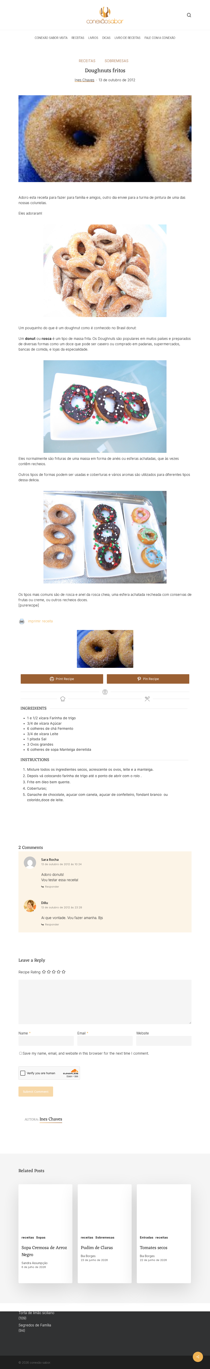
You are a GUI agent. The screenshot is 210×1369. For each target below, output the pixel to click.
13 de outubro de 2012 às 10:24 (61, 864)
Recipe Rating (29, 972)
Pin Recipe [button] (150, 679)
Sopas (41, 1237)
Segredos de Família (34, 1325)
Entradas (146, 1237)
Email (82, 1033)
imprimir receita (40, 621)
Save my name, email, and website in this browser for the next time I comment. (86, 1053)
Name (24, 1033)
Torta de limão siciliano (36, 1313)
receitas (87, 61)
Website (142, 1033)
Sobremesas (116, 61)
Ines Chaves (84, 80)
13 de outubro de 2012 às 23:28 (61, 907)
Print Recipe (64, 679)
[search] (189, 15)
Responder (52, 886)
